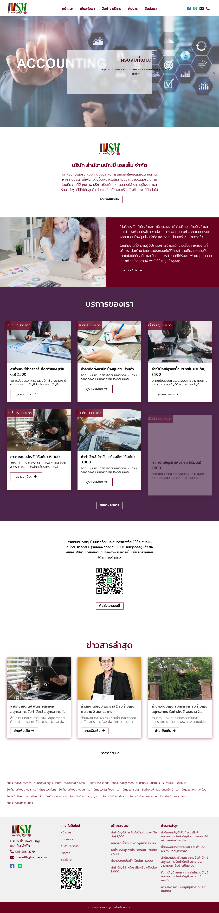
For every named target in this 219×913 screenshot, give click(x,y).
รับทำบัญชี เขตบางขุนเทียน (22, 796)
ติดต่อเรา (151, 8)
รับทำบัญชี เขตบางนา (19, 789)
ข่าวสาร (133, 8)
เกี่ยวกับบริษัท (109, 199)
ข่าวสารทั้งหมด (109, 753)
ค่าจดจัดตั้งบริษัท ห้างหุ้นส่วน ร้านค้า (133, 843)
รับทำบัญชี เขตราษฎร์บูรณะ (85, 796)
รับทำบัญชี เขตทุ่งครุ (44, 789)
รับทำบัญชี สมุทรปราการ (47, 783)
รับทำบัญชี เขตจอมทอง (20, 803)
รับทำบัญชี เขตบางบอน (72, 789)
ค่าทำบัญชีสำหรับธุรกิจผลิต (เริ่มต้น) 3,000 (134, 869)
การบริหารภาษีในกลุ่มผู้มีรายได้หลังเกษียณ (183, 889)
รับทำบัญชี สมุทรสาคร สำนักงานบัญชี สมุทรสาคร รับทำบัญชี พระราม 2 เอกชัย (184, 876)
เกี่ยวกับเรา (87, 8)
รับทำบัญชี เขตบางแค (174, 783)
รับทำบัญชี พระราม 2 (75, 783)
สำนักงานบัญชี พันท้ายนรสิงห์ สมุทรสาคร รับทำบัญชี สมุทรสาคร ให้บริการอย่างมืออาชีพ (184, 836)
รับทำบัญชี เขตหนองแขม (53, 796)
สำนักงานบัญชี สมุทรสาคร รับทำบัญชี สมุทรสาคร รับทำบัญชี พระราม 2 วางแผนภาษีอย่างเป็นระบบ (184, 861)
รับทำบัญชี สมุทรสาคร (19, 783)
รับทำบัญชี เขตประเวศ (115, 796)
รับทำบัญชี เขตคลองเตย (143, 796)
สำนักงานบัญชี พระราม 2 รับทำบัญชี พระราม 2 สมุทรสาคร (183, 849)
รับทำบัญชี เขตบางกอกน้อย (191, 789)
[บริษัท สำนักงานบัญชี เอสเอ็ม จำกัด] (17, 9)
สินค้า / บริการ (111, 8)
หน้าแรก (67, 8)
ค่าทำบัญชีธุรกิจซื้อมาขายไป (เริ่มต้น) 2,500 (134, 852)
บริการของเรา (109, 83)
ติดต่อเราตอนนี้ (109, 605)
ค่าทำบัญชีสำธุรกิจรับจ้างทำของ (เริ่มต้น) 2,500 (134, 834)
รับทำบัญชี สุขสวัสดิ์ (123, 783)
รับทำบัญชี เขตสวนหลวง (172, 796)
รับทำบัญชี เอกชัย (99, 783)
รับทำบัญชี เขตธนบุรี (128, 789)
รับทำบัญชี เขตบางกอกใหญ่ (157, 789)
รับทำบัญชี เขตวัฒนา (148, 783)
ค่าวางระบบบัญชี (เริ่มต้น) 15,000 (132, 860)
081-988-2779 (24, 851)
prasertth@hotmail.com (30, 857)
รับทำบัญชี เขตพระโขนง (100, 789)
